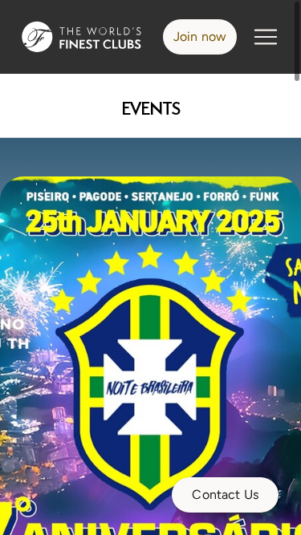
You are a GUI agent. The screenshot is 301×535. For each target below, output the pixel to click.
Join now (199, 36)
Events (150, 108)
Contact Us (225, 494)
